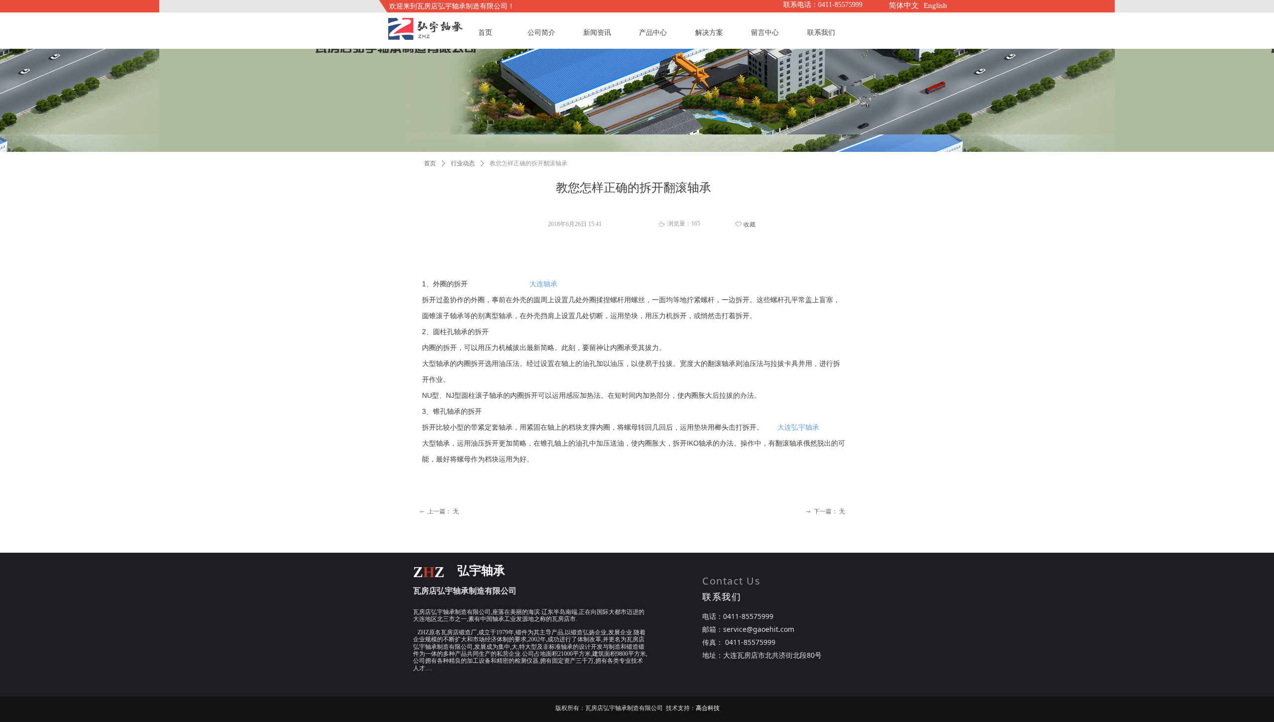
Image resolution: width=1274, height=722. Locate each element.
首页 (430, 163)
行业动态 (463, 163)
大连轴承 (543, 284)
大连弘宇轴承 (798, 427)
